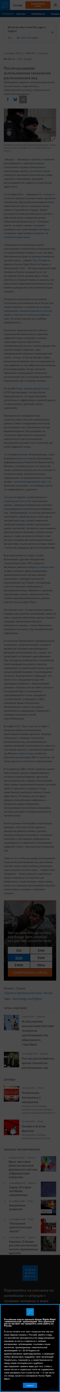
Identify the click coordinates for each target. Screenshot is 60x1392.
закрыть (30, 1385)
